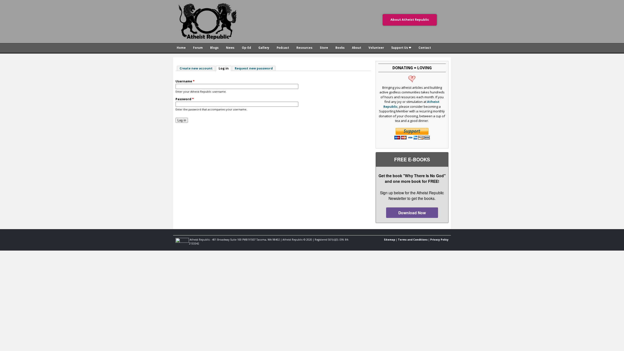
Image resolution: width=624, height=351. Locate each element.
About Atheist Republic (409, 19)
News (230, 47)
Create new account (196, 68)
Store (324, 47)
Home (181, 47)
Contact (425, 47)
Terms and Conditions (413, 239)
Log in (225, 68)
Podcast (283, 47)
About (356, 47)
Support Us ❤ (401, 47)
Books (340, 47)
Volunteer (376, 47)
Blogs (214, 47)
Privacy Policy (439, 239)
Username (185, 81)
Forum (198, 47)
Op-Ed (246, 47)
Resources (304, 47)
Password (185, 99)
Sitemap (389, 239)
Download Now (412, 212)
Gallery (263, 47)
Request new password (254, 68)
